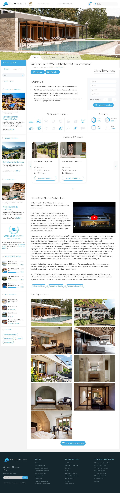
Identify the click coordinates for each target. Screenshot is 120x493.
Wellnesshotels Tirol (99, 471)
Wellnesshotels (44, 4)
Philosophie (68, 481)
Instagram (8, 470)
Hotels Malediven (99, 478)
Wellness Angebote (40, 473)
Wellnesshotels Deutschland (102, 463)
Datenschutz (46, 483)
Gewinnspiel (38, 478)
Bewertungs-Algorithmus (72, 465)
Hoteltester (68, 468)
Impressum (38, 483)
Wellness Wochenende (10, 334)
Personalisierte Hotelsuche (42, 471)
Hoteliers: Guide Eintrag (41, 481)
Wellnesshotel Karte (40, 465)
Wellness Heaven (69, 478)
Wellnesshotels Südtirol (100, 476)
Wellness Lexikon (39, 476)
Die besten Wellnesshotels (42, 468)
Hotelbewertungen (65, 4)
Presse (36, 463)
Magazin (67, 471)
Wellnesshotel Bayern (39, 286)
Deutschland (60, 67)
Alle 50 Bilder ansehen (75, 443)
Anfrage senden (105, 105)
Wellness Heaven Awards (71, 476)
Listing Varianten (69, 483)
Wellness (18, 338)
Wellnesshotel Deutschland (75, 286)
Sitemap (96, 481)
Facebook (16, 468)
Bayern (51, 67)
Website (54, 72)
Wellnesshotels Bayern (100, 465)
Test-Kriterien (68, 463)
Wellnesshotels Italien (100, 473)
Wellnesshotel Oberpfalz (56, 286)
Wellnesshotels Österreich (101, 468)
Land (5, 75)
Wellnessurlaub (8, 338)
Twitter (7, 468)
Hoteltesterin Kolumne (71, 473)
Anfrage (39, 72)
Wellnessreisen (8, 342)
